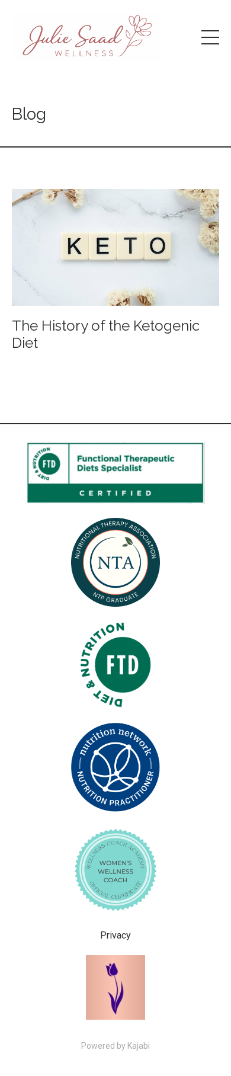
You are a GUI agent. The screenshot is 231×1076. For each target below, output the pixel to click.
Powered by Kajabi (115, 1046)
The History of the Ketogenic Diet (106, 334)
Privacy (115, 935)
